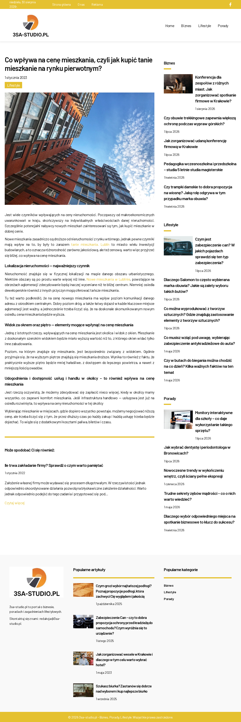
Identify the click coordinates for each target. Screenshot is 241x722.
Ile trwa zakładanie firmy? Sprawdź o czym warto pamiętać (54, 465)
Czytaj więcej (15, 502)
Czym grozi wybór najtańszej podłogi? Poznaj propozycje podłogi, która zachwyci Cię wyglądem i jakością (123, 590)
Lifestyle (204, 25)
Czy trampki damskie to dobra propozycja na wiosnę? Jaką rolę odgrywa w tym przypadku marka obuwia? (198, 192)
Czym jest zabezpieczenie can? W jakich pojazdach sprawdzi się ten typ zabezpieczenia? (215, 250)
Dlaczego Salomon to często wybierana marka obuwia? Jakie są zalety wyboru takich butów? (196, 285)
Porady (223, 25)
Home (169, 25)
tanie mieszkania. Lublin (90, 244)
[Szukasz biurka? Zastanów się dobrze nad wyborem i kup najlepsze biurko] (83, 692)
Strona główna (61, 4)
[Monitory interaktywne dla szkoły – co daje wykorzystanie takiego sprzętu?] (178, 420)
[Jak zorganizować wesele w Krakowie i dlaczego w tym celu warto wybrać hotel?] (83, 660)
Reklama (97, 4)
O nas (81, 4)
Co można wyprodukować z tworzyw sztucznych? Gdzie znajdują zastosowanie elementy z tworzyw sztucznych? (199, 314)
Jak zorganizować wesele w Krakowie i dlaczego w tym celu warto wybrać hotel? (124, 659)
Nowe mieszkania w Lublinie (108, 279)
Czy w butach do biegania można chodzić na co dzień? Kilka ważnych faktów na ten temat (198, 366)
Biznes (186, 25)
